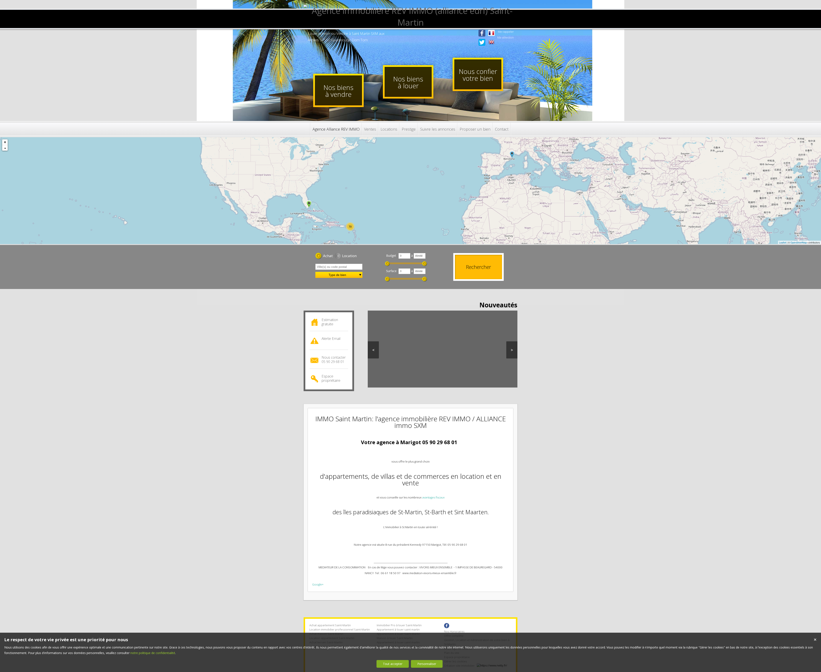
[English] (491, 42)
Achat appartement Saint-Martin (330, 625)
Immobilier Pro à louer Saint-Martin (399, 625)
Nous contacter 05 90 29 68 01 (334, 359)
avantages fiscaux (433, 497)
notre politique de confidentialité (152, 653)
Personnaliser (426, 664)
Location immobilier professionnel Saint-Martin (339, 629)
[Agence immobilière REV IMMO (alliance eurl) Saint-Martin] (410, 22)
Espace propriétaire (331, 378)
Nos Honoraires (454, 631)
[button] (324, 256)
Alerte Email (331, 338)
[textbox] (338, 267)
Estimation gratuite (330, 321)
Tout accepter (392, 664)
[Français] (491, 33)
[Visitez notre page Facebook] (481, 37)
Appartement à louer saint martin (398, 629)
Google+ (317, 584)
